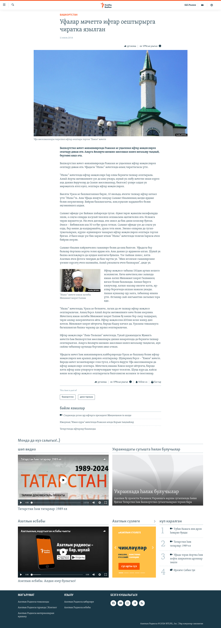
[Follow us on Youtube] (120, 603)
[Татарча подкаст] (211, 5)
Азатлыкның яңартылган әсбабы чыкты (45, 531)
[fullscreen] (106, 503)
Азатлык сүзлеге (126, 521)
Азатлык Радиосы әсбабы (77, 608)
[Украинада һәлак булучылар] (157, 480)
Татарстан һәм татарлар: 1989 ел (41, 459)
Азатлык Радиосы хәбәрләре (79, 602)
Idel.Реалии (190, 5)
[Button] (130, 46)
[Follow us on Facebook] (113, 603)
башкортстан (68, 15)
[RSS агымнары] (142, 603)
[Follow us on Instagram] (127, 603)
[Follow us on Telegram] (135, 603)
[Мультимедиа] (202, 5)
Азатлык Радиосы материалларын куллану (36, 615)
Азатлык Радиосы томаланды (33, 602)
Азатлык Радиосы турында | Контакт (37, 608)
